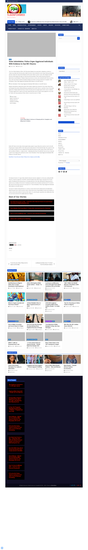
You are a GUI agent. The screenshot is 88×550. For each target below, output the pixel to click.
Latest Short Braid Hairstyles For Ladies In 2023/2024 (14, 367)
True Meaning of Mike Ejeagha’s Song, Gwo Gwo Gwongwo (52, 326)
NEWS (14, 25)
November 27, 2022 (69, 370)
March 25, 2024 (31, 347)
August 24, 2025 (68, 288)
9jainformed (19, 66)
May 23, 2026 (30, 288)
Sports (68, 299)
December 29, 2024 (51, 309)
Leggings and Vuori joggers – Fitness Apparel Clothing (34, 366)
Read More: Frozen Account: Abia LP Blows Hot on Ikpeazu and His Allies (24, 157)
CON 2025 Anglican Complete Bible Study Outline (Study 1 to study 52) (52, 305)
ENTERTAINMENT (32, 25)
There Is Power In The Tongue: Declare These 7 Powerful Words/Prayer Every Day (70, 85)
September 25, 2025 (51, 288)
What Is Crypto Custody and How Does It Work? (16, 303)
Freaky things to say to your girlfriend (72, 99)
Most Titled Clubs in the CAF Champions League (52, 343)
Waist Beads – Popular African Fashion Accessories (70, 367)
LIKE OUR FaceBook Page (66, 122)
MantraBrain (53, 485)
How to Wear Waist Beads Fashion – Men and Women (53, 366)
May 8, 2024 (11, 346)
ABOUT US (34, 28)
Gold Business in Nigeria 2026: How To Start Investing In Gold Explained (15, 284)
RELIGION (51, 25)
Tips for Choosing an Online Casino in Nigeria (72, 303)
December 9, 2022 (31, 368)
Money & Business (12, 279)
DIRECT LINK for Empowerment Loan (13, 343)
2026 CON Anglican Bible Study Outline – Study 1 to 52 (34, 284)
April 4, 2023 (12, 66)
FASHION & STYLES (22, 25)
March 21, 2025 (12, 306)
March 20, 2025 (31, 308)
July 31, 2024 (49, 329)
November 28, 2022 (50, 368)
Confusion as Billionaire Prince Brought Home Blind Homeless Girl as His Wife (53, 284)
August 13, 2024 (31, 329)
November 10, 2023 (13, 370)
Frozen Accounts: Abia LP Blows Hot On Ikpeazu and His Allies (19, 263)
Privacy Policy (12, 28)
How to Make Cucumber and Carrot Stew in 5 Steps (15, 325)
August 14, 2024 (12, 327)
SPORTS (39, 25)
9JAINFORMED (16, 14)
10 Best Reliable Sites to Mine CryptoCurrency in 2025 (34, 304)
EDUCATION (57, 25)
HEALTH (45, 25)
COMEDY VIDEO (65, 25)
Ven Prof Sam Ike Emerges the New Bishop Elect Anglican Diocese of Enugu (34, 326)
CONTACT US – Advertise (24, 28)
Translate (68, 162)
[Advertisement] (14, 124)
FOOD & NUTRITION (12, 321)
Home (9, 25)
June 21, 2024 (68, 327)
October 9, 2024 (68, 306)
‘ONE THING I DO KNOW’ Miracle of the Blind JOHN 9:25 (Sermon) (71, 284)
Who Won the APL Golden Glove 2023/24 (71, 325)
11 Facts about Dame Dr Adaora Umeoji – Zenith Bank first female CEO (33, 344)
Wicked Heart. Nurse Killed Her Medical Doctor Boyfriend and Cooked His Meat (70, 111)
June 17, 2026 (12, 288)
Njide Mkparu (76, 288)
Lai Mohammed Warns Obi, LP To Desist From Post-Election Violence (44, 263)
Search (78, 38)
